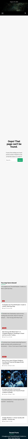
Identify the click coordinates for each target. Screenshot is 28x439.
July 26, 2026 (9, 308)
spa (3, 301)
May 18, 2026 (12, 365)
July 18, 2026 (9, 337)
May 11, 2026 (12, 394)
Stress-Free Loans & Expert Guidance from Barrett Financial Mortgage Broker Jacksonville (13, 362)
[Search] (25, 13)
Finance (4, 356)
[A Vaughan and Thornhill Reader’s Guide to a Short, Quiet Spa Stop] (14, 294)
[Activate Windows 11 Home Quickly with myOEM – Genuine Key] (14, 407)
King (4, 308)
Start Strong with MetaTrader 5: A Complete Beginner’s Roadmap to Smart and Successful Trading (13, 333)
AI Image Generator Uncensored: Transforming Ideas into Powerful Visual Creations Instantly (13, 390)
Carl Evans (5, 365)
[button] (2, 13)
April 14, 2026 (9, 421)
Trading (4, 328)
